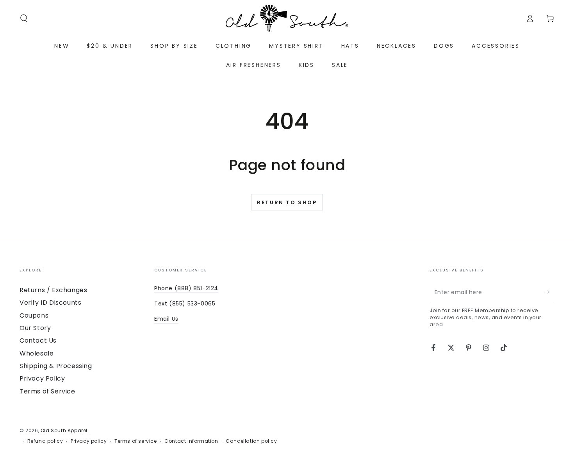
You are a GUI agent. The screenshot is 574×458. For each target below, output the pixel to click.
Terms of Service (47, 391)
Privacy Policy (42, 378)
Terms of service (135, 441)
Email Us (166, 319)
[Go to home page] (287, 18)
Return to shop (287, 202)
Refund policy (45, 441)
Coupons (34, 315)
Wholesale (36, 353)
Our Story (35, 327)
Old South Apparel (64, 430)
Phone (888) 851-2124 (186, 288)
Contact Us (38, 340)
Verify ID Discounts (50, 302)
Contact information (191, 441)
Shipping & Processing (56, 365)
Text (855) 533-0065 (184, 303)
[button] (24, 18)
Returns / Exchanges (53, 290)
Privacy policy (89, 441)
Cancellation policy (251, 441)
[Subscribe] (549, 292)
